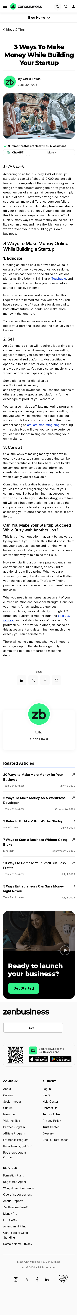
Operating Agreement (17, 1194)
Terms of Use (51, 1114)
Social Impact (12, 1101)
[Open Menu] (5, 6)
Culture (8, 1108)
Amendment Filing (15, 1226)
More (50, 152)
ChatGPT (18, 152)
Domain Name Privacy (17, 1244)
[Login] (74, 8)
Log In (33, 1027)
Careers (8, 1095)
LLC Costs (10, 1220)
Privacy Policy (52, 1121)
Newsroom (10, 1114)
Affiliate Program (14, 1133)
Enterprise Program (15, 1140)
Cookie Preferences (55, 1140)
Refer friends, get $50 (17, 1146)
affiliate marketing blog (43, 425)
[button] (65, 950)
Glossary (48, 1133)
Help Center (50, 1101)
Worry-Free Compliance (18, 1188)
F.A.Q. (46, 1095)
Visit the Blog (11, 1121)
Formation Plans (13, 1175)
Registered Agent (14, 1182)
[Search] (57, 7)
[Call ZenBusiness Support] (66, 7)
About (7, 1089)
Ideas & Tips (15, 29)
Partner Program (14, 1127)
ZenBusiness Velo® (15, 1207)
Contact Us (50, 1108)
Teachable (58, 278)
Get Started (23, 988)
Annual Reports (13, 1201)
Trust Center (51, 1127)
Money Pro (10, 1213)
